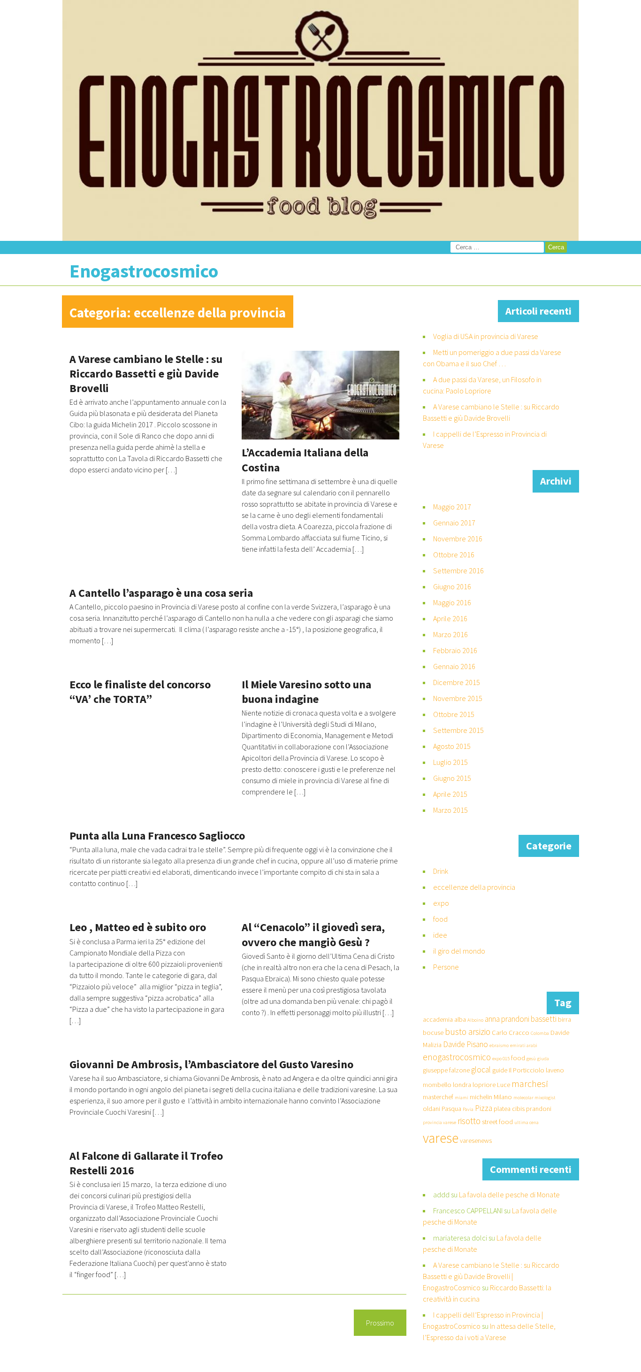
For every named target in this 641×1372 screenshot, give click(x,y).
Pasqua (451, 1108)
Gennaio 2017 (454, 522)
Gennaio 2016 (454, 666)
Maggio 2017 (452, 506)
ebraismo (499, 1045)
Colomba (540, 1033)
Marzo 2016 (450, 634)
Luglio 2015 (450, 762)
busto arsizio (467, 1031)
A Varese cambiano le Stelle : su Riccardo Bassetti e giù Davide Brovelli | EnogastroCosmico (491, 1276)
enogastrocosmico (457, 1057)
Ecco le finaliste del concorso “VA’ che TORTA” (140, 691)
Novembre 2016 (457, 538)
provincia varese (439, 1122)
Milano (503, 1097)
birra (564, 1019)
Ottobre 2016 (453, 554)
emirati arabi (523, 1045)
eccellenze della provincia (474, 887)
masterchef (438, 1097)
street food (497, 1122)
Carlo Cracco (510, 1032)
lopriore (484, 1084)
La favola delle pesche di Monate (509, 1194)
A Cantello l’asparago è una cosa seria (161, 593)
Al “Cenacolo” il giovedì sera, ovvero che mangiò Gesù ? (313, 934)
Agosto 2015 (452, 746)
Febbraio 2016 (455, 650)
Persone (446, 966)
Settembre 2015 (458, 730)
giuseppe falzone (446, 1070)
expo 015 (501, 1059)
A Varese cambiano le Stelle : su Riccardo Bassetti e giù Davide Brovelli (145, 373)
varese (440, 1138)
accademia (438, 1019)
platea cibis (509, 1108)
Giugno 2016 (452, 586)
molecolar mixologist (534, 1098)
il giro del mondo (459, 951)
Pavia (468, 1109)
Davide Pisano (465, 1044)
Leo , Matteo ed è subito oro (137, 927)
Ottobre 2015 (453, 714)
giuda (543, 1059)
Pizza (483, 1108)
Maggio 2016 (452, 602)
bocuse (433, 1032)
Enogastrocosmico (143, 271)
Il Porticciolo (526, 1070)
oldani (431, 1108)
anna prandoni (507, 1019)
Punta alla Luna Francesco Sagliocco (157, 835)
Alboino (475, 1020)
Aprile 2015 (450, 794)
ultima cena (526, 1122)
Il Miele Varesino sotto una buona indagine (306, 691)
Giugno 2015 (452, 778)
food (440, 919)
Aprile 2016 (450, 618)
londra (462, 1084)
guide (499, 1070)
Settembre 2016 (458, 570)
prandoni (538, 1108)
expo (441, 903)
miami (461, 1098)
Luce (503, 1084)
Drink (440, 871)
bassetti (544, 1019)
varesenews (476, 1140)
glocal (481, 1069)
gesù (531, 1059)
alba (460, 1019)
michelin (481, 1097)
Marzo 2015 (450, 810)
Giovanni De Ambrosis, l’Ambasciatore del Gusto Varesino (211, 1064)
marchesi (529, 1083)
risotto (469, 1120)
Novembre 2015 (457, 698)
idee (440, 935)
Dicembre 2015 (456, 682)
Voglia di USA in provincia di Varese (485, 336)
